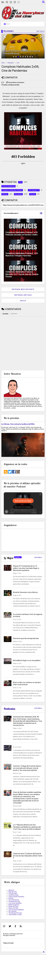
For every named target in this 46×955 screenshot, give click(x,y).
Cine (18, 62)
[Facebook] (7, 2)
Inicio (23, 301)
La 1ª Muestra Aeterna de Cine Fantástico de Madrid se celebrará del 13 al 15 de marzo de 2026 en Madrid (27, 827)
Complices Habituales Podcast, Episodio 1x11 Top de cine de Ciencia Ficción (22, 274)
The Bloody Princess (15, 913)
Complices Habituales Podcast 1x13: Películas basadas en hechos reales (22, 233)
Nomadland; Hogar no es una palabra (26, 660)
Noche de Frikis (13, 908)
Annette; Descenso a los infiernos (25, 592)
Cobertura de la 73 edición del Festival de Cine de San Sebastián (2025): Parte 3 (27, 856)
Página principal (8, 943)
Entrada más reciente (23, 289)
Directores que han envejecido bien (26, 638)
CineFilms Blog (13, 895)
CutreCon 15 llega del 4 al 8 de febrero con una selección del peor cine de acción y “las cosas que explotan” (27, 768)
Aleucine (11, 890)
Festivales (9, 708)
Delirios (10, 898)
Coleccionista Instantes (16, 896)
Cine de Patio (12, 893)
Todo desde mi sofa (14, 914)
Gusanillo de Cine (14, 901)
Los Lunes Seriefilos (15, 903)
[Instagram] (19, 2)
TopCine (17, 557)
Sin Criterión (12, 911)
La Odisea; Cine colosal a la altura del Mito (18, 424)
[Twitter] (11, 2)
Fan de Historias (13, 900)
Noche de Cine (13, 906)
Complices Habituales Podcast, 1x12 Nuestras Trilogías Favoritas (22, 254)
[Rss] (15, 2)
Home (3, 62)
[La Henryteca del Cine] (23, 19)
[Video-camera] (2, 2)
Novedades (11, 62)
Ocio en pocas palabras (16, 910)
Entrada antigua (23, 295)
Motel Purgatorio (13, 905)
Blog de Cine (12, 892)
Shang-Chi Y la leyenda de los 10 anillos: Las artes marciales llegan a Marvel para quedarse (26, 568)
